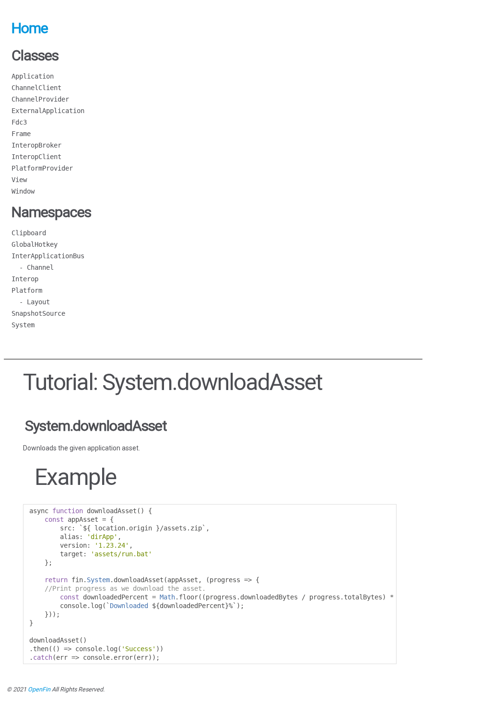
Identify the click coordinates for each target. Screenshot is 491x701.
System (23, 325)
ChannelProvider (40, 99)
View (19, 180)
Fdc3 (19, 122)
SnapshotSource (38, 313)
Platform (27, 290)
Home (30, 28)
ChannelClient (36, 88)
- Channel (33, 267)
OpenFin (39, 689)
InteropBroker (36, 145)
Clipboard (29, 233)
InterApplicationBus (48, 256)
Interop (25, 279)
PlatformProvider (42, 168)
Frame (21, 134)
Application (33, 76)
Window (23, 191)
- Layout (31, 302)
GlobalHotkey (35, 244)
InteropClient (36, 157)
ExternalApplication (48, 111)
